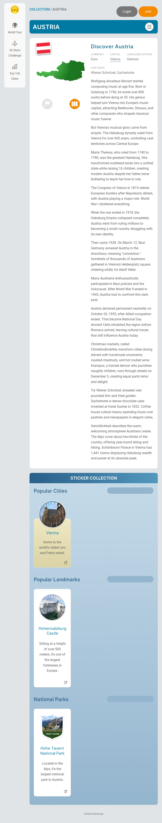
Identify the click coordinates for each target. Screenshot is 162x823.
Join (148, 11)
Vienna (115, 59)
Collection (40, 9)
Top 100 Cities (14, 76)
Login (127, 11)
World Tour (15, 32)
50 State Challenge (14, 53)
